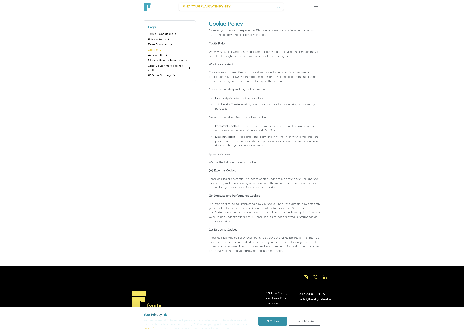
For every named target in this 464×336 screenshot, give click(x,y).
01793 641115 (311, 294)
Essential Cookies (304, 321)
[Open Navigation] (316, 6)
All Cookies (272, 321)
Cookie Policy (151, 328)
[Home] (147, 7)
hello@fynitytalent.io (315, 299)
